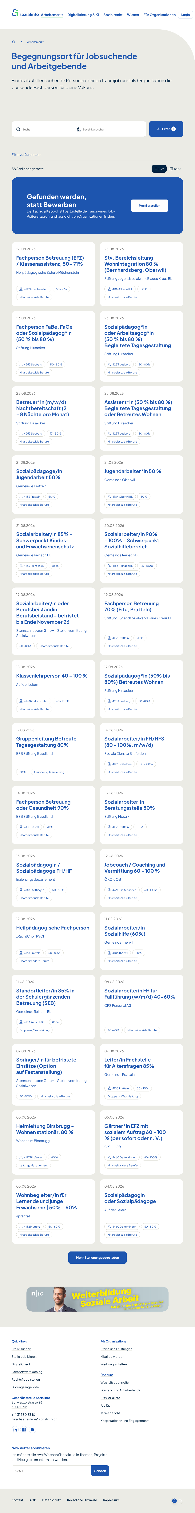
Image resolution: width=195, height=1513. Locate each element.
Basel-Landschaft (94, 129)
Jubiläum (107, 1405)
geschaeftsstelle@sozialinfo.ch (34, 1419)
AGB (33, 1500)
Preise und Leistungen (116, 1349)
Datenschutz (51, 1500)
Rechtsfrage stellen (26, 1379)
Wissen (133, 14)
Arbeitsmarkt (52, 14)
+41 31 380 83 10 (23, 1414)
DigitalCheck (21, 1364)
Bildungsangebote (25, 1387)
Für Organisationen (160, 14)
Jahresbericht (110, 1413)
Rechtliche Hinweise (82, 1500)
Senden (100, 1471)
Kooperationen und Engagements (125, 1421)
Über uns (107, 1375)
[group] (167, 169)
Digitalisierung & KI (83, 14)
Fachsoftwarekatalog (27, 1372)
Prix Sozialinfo (110, 1398)
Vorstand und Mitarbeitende (121, 1390)
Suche (26, 129)
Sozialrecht (112, 14)
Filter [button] (168, 129)
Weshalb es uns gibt (115, 1382)
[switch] (177, 1501)
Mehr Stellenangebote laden (97, 1257)
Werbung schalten (114, 1364)
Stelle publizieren (24, 1356)
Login (185, 15)
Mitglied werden (112, 1356)
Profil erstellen (150, 206)
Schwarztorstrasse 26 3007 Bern (27, 1404)
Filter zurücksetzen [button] (26, 154)
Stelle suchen (21, 1349)
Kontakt (17, 1500)
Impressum (111, 1500)
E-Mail (19, 1471)
